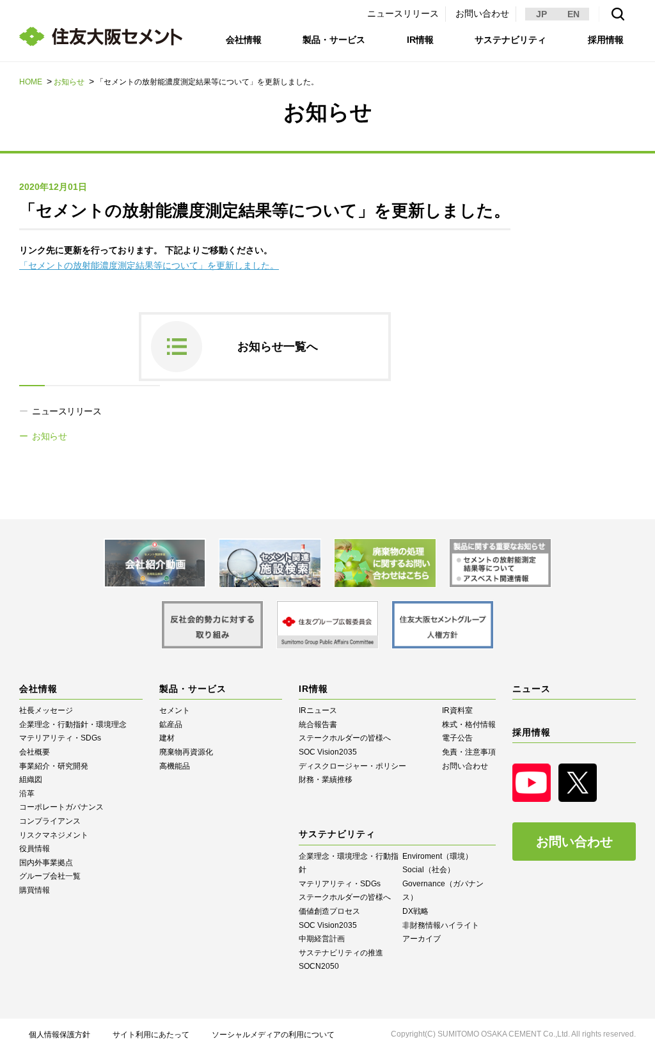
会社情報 (244, 40)
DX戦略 (415, 911)
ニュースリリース (403, 13)
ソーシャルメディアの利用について (273, 1034)
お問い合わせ (482, 13)
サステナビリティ (510, 40)
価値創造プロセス (329, 911)
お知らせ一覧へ (277, 346)
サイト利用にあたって (151, 1034)
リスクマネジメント (53, 835)
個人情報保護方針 (59, 1034)
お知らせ (69, 81)
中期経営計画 (322, 938)
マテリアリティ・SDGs (60, 737)
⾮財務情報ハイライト (440, 925)
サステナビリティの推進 (341, 952)
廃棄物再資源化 (186, 752)
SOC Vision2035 (328, 752)
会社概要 (34, 752)
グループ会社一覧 (50, 876)
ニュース (531, 689)
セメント (174, 710)
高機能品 (174, 766)
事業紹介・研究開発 (53, 766)
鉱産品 (170, 724)
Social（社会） (428, 869)
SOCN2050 (319, 966)
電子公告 (457, 737)
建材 (167, 737)
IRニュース (318, 710)
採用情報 (606, 40)
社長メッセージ (46, 710)
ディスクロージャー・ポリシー (352, 766)
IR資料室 (457, 710)
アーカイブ (421, 938)
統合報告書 (318, 724)
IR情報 (420, 40)
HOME (30, 81)
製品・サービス (334, 40)
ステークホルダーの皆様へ (345, 737)
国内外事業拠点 (46, 862)
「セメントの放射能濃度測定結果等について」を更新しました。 (149, 265)
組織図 (30, 779)
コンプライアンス (50, 821)
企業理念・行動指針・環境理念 (73, 724)
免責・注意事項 (469, 752)
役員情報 (34, 848)
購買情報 (34, 890)
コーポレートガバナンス (61, 807)
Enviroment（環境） (437, 856)
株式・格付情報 (469, 724)
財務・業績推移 (325, 779)
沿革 (27, 793)
